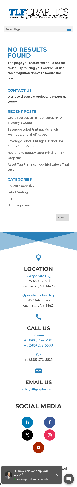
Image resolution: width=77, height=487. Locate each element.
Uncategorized (19, 205)
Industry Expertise (21, 185)
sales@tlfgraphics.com (38, 389)
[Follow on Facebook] (49, 422)
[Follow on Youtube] (38, 447)
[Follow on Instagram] (49, 435)
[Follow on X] (27, 435)
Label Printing (18, 192)
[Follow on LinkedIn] (27, 422)
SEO (10, 199)
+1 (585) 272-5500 (38, 345)
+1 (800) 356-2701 (38, 340)
